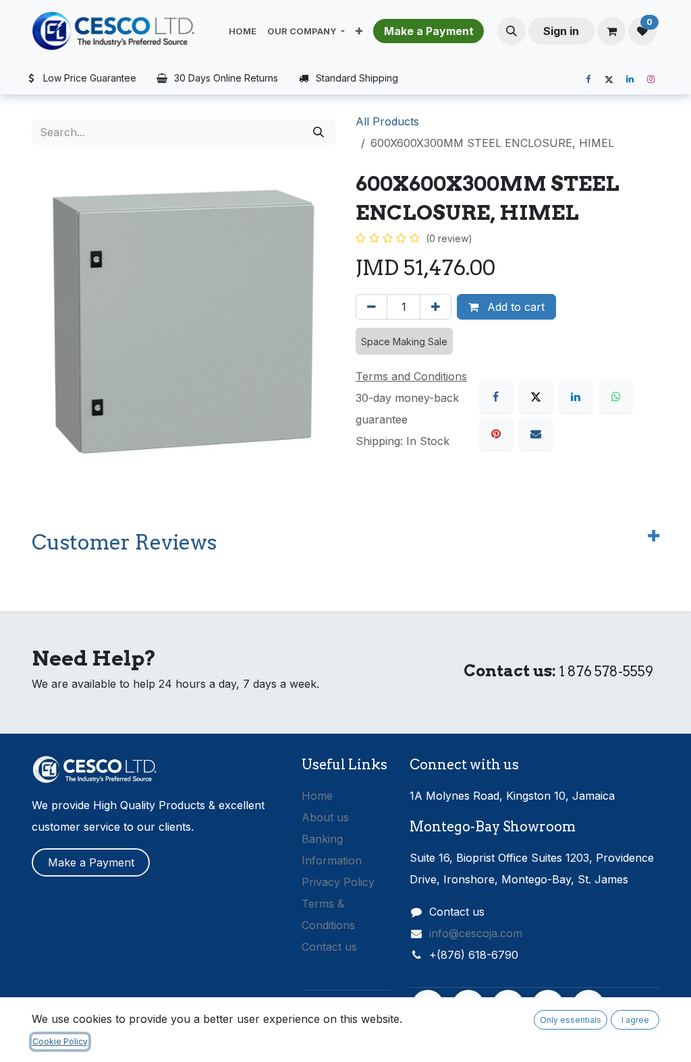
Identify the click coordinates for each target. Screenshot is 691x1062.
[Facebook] (588, 79)
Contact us (329, 946)
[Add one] (435, 307)
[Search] (318, 132)
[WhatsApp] (616, 396)
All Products (387, 121)
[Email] (536, 433)
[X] (608, 79)
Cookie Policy (60, 1041)
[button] (511, 31)
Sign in (561, 31)
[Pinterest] (496, 433)
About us (325, 817)
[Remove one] (371, 307)
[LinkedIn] (629, 79)
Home (317, 795)
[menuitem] (242, 31)
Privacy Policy (338, 882)
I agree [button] (635, 1020)
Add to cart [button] (514, 307)
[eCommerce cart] (611, 31)
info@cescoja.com (475, 933)
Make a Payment (91, 862)
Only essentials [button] (570, 1020)
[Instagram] (650, 79)
